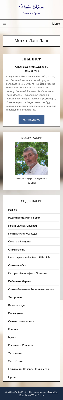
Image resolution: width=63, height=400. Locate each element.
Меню (56, 23)
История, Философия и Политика (27, 273)
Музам (12, 337)
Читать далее (31, 119)
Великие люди (16, 305)
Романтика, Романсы (20, 345)
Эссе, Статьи (16, 361)
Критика (13, 329)
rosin (37, 70)
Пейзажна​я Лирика (19, 281)
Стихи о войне (16, 249)
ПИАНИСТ (31, 59)
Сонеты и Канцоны (19, 241)
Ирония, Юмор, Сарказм (22, 225)
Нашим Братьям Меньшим (24, 217)
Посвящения (15, 313)
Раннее (12, 209)
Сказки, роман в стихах (22, 321)
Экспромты (15, 297)
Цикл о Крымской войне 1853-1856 (29, 257)
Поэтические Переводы (22, 233)
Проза (12, 377)
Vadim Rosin (31, 7)
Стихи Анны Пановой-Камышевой (28, 368)
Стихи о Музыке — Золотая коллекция (31, 289)
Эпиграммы (15, 353)
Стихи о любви (17, 265)
